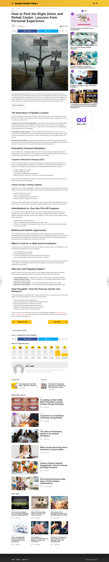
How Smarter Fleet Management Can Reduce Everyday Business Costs (59, 513)
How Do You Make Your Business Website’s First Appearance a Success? (82, 67)
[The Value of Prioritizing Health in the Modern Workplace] (25, 436)
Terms (13, 559)
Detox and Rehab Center (19, 330)
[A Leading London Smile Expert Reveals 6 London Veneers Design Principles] (25, 404)
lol (20, 357)
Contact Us (25, 559)
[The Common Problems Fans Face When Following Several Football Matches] (20, 502)
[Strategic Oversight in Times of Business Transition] (84, 77)
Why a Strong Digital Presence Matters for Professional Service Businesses (18, 539)
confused (64, 357)
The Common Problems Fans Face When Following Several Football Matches (20, 513)
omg (27, 357)
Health (14, 11)
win (33, 357)
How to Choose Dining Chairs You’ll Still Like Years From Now (38, 513)
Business (53, 510)
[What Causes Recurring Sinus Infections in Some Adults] (25, 451)
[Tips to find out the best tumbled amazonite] (84, 39)
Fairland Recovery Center (20, 314)
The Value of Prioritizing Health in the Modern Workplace (51, 433)
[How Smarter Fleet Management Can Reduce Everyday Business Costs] (59, 502)
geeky (45, 357)
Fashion (33, 535)
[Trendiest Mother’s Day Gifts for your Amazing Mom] (84, 20)
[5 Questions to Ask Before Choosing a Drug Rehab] (25, 420)
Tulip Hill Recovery (61, 312)
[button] (12, 3)
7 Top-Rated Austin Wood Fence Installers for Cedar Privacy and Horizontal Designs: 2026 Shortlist (83, 106)
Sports (13, 510)
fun (14, 357)
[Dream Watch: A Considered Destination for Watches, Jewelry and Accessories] (39, 527)
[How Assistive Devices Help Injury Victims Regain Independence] (25, 483)
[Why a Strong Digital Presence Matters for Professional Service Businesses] (20, 527)
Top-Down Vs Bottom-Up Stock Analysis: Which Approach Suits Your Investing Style (58, 539)
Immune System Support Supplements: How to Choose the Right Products (53, 465)
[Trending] (14, 413)
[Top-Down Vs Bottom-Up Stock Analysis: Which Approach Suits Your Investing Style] (59, 527)
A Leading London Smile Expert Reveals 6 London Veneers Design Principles (52, 402)
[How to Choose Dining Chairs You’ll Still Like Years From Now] (39, 502)
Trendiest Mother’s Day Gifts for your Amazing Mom (82, 29)
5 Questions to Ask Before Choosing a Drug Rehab (52, 417)
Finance (52, 535)
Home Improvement (35, 510)
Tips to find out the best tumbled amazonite (80, 48)
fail (39, 357)
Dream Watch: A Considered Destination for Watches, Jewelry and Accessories (39, 539)
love (51, 357)
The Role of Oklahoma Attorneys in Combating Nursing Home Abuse (56, 385)
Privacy (18, 559)
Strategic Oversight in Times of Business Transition (83, 86)
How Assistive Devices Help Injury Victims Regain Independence (52, 481)
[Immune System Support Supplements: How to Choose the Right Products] (25, 467)
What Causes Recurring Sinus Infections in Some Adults (53, 448)
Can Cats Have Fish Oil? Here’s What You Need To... (28, 384)
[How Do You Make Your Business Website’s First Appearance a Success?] (84, 58)
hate (58, 357)
